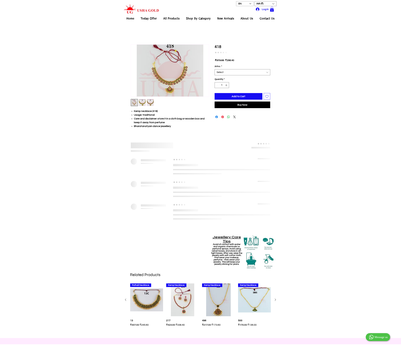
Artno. (218, 64)
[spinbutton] (222, 83)
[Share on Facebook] (217, 115)
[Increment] (227, 83)
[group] (200, 210)
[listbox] (265, 3)
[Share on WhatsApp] (228, 115)
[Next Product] (275, 200)
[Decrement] (217, 83)
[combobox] (242, 70)
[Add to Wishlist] (267, 94)
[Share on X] (234, 115)
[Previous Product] (126, 200)
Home (134, 33)
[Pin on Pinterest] (222, 115)
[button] (265, 3)
